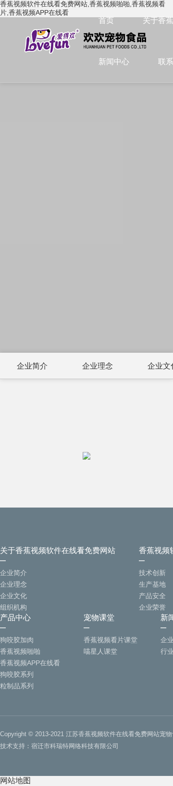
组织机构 (13, 607)
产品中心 (15, 617)
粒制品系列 (17, 686)
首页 (106, 20)
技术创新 (152, 573)
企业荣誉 (152, 607)
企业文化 (13, 596)
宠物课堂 (99, 617)
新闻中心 (114, 62)
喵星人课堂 (100, 651)
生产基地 (152, 584)
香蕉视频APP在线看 (30, 663)
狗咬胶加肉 (17, 640)
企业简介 (32, 366)
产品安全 (152, 596)
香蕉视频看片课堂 (110, 640)
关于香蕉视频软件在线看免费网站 (57, 550)
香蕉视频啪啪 (20, 651)
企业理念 (97, 366)
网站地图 (15, 780)
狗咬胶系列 (17, 674)
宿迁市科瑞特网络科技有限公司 (75, 746)
